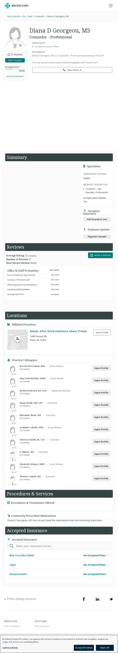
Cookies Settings (10, 647)
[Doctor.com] (16, 6)
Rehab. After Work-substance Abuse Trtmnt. (59, 331)
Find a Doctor (42, 626)
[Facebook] (84, 599)
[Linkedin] (97, 599)
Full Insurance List (97, 219)
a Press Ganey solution (20, 599)
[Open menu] (111, 6)
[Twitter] (111, 599)
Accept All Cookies (83, 647)
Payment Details (97, 236)
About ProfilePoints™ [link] (15, 76)
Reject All (104, 647)
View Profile (102, 332)
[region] (59, 644)
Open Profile (101, 368)
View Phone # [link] (74, 70)
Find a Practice (12, 626)
